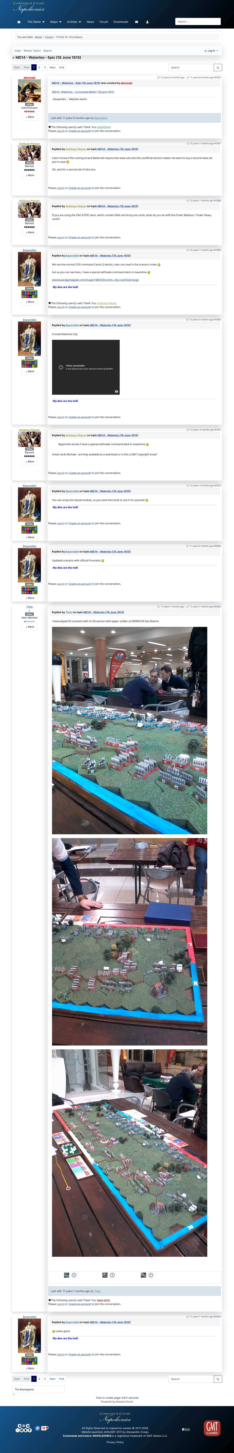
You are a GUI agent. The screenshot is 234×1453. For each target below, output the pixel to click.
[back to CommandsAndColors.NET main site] (23, 1428)
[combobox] (198, 21)
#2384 (217, 1316)
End (61, 67)
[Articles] (79, 22)
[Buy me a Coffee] (45, 1428)
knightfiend (104, 127)
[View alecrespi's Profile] (29, 90)
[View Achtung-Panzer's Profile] (29, 152)
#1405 (217, 319)
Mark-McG (103, 1300)
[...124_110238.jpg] (129, 730)
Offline (29, 104)
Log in (60, 130)
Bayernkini (101, 118)
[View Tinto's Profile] (29, 610)
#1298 (217, 200)
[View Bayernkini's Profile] (29, 268)
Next (52, 67)
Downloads (120, 21)
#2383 (217, 606)
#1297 (217, 143)
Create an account (79, 130)
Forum (104, 21)
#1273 (217, 77)
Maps (54, 21)
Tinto (29, 606)
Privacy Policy (115, 1442)
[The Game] (43, 22)
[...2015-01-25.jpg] (129, 1152)
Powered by (108, 1401)
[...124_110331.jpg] (129, 941)
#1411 (218, 429)
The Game (34, 21)
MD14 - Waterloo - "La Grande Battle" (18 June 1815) (83, 92)
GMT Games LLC (157, 1435)
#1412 (217, 485)
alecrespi (29, 77)
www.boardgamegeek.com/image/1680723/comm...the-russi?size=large (95, 280)
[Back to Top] (228, 1446)
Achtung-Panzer (29, 143)
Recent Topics (32, 50)
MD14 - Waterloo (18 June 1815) (118, 149)
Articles (72, 21)
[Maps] (60, 22)
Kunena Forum (124, 1401)
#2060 (217, 546)
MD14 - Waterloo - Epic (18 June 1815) (76, 83)
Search (47, 50)
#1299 (217, 250)
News (90, 21)
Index (18, 50)
